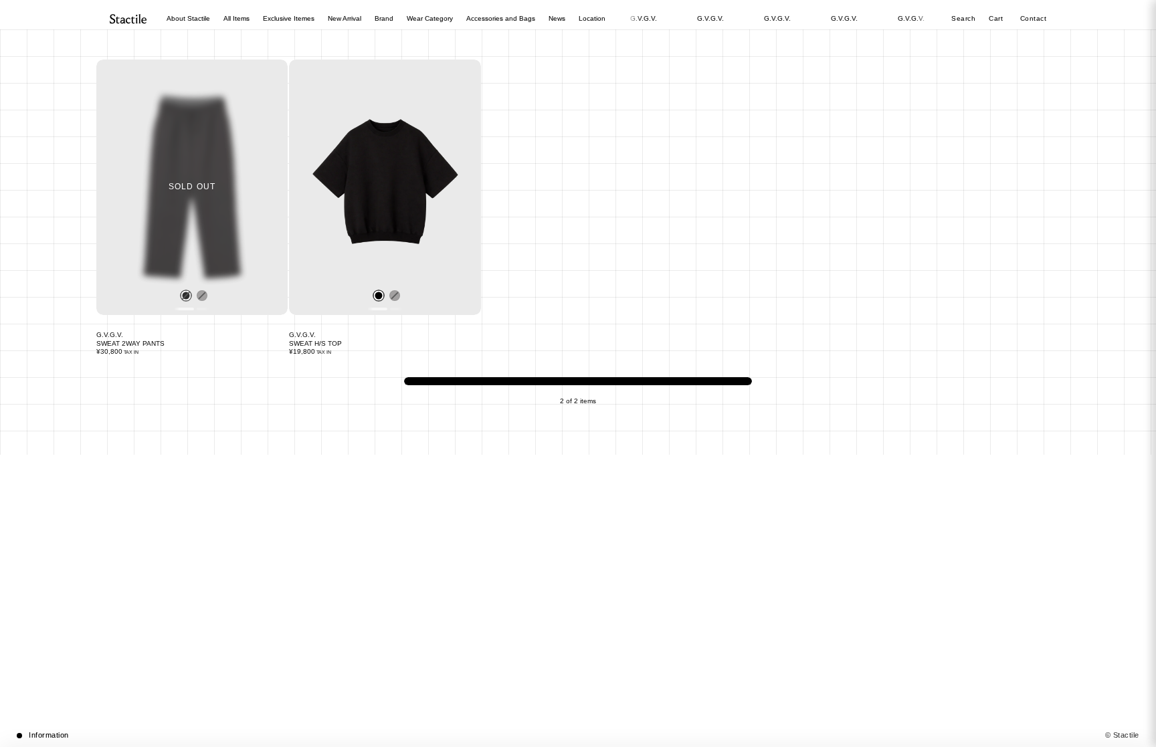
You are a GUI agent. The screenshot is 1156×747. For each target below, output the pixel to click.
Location (592, 18)
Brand (384, 18)
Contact (1033, 18)
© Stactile (1122, 735)
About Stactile (188, 18)
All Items (236, 18)
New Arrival (344, 18)
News (557, 18)
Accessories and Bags (500, 18)
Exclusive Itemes (288, 18)
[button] (578, 735)
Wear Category (430, 18)
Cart (997, 18)
